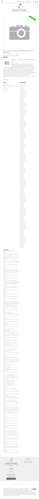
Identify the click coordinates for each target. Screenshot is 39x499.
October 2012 (22, 227)
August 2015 (22, 187)
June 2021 (22, 116)
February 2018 (23, 154)
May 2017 (22, 165)
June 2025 (22, 88)
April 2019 (22, 143)
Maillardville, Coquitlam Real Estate (10, 357)
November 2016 (23, 170)
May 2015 (22, 191)
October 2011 (22, 241)
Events (4, 87)
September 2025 (23, 86)
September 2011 (23, 242)
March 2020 (22, 132)
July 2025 (22, 87)
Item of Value (6, 88)
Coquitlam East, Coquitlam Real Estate (11, 286)
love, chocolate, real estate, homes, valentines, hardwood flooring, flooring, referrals (10, 350)
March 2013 (22, 221)
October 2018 (22, 144)
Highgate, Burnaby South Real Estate (10, 337)
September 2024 (23, 93)
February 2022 (23, 109)
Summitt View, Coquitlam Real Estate (10, 430)
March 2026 (22, 85)
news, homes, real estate (8, 374)
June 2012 (22, 232)
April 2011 (22, 247)
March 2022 (22, 108)
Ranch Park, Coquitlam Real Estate (10, 404)
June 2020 (22, 130)
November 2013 (23, 213)
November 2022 (23, 104)
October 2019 (22, 136)
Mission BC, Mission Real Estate (9, 364)
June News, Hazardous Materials (10, 342)
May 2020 (22, 131)
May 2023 (22, 99)
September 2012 (23, 229)
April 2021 (22, 119)
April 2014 (22, 207)
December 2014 (23, 197)
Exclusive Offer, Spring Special (9, 306)
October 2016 (22, 171)
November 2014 (23, 198)
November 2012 (23, 226)
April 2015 (22, 192)
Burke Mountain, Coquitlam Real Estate (11, 260)
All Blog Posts (5, 83)
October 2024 (23, 92)
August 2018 (22, 147)
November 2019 (23, 135)
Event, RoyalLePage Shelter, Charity (10, 304)
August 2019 (22, 138)
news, (4, 373)
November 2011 (23, 240)
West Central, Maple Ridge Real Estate (11, 437)
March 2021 (22, 120)
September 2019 (23, 137)
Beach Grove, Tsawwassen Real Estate (11, 257)
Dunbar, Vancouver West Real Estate (10, 301)
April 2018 (22, 152)
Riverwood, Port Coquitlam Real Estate (11, 409)
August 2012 (22, 230)
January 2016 (22, 181)
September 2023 (23, 97)
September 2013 (23, 215)
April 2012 (22, 235)
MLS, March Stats (6, 365)
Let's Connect (11, 478)
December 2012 (23, 225)
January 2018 (22, 155)
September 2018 (23, 146)
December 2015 (23, 182)
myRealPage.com (21, 484)
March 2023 (22, 102)
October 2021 (22, 113)
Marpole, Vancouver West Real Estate (11, 358)
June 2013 (22, 218)
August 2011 (22, 243)
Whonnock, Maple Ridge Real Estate (10, 446)
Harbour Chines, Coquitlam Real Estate (11, 334)
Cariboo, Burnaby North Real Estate (10, 270)
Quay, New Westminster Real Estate (10, 401)
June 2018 (22, 149)
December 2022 (23, 103)
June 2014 (22, 204)
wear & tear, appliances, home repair (11, 434)
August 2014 (22, 202)
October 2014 (22, 199)
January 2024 (23, 96)
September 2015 (23, 186)
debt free (5, 292)
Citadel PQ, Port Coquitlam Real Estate (11, 281)
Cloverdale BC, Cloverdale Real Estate (11, 282)
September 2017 (23, 160)
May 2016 (22, 176)
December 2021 (23, 110)
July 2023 (22, 98)
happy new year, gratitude (8, 332)
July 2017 (22, 163)
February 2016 (23, 180)
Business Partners (6, 85)
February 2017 (23, 169)
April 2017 (22, 166)
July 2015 (22, 188)
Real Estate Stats (6, 406)
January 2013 (22, 224)
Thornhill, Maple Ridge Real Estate (10, 431)
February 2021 (23, 121)
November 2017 (23, 158)
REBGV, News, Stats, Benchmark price (11, 407)
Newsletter (5, 91)
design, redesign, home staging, (10, 293)
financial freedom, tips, (8, 312)
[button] (33, 1)
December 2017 (23, 157)
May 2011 (21, 246)
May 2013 (22, 219)
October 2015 (22, 185)
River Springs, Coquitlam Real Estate (10, 408)
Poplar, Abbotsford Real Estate (9, 396)
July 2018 (22, 148)
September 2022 (23, 105)
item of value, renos (7, 341)
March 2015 (22, 193)
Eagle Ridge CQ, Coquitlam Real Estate (11, 302)
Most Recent (22, 83)
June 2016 (22, 175)
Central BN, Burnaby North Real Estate (11, 271)
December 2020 (23, 124)
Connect (28, 1)
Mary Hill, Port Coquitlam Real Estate (10, 359)
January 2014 (22, 210)
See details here (14, 62)
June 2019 (22, 141)
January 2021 (22, 122)
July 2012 (22, 231)
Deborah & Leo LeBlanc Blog (9, 86)
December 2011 (23, 238)
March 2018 (22, 153)
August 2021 (22, 115)
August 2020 (22, 127)
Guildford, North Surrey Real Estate (10, 331)
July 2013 (22, 216)
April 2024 (22, 94)
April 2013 (22, 220)
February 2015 (23, 194)
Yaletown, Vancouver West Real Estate (11, 452)
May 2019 (22, 142)
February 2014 (23, 209)
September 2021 (23, 114)
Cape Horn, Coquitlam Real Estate (10, 269)
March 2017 (22, 168)
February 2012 (23, 237)
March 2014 (22, 208)
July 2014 (22, 203)
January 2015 (22, 196)
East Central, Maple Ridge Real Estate (11, 303)
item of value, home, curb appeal (10, 340)
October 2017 (22, 159)
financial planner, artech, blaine (9, 313)
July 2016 (22, 174)
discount (5, 295)
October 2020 (23, 126)
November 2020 (23, 125)
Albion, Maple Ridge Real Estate (9, 253)
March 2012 (22, 236)
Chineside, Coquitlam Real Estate (10, 280)
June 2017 (22, 164)
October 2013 (22, 214)
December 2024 (23, 91)
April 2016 (22, 177)
